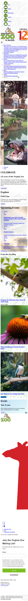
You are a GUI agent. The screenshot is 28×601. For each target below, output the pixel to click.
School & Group (8, 55)
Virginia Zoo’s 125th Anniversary (15, 68)
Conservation (14, 76)
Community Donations (9, 532)
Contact (9, 17)
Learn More (3, 188)
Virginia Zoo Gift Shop (12, 67)
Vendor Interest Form (17, 62)
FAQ (17, 50)
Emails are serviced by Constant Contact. (15, 566)
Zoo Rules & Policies (21, 46)
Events (2, 412)
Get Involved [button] (7, 64)
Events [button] (5, 59)
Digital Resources (8, 57)
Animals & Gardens (9, 52)
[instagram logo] (4, 523)
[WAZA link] (6, 589)
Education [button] (6, 53)
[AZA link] (5, 593)
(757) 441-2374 (4, 585)
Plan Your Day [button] (7, 45)
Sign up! (14, 570)
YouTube (10, 73)
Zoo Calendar (7, 60)
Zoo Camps (12, 56)
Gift (8, 4)
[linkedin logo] (4, 525)
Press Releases (10, 71)
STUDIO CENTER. (6, 599)
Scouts (24, 56)
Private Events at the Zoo (17, 60)
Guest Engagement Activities (16, 48)
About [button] (5, 74)
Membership (11, 13)
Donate (9, 21)
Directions (13, 50)
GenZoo (20, 67)
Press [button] (5, 70)
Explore (3, 203)
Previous (6, 167)
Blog (5, 71)
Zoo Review (17, 71)
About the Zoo (7, 76)
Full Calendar (4, 250)
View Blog (3, 397)
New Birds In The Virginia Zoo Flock (12, 394)
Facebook (15, 73)
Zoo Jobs (6, 66)
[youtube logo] (4, 526)
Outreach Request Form (18, 57)
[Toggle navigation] (2, 42)
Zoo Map (14, 46)
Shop (9, 25)
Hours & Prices (8, 46)
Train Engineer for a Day (18, 49)
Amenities (6, 48)
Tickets (9, 8)
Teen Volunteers (19, 56)
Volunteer (11, 66)
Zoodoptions (17, 66)
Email (4, 552)
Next (5, 168)
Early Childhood (16, 55)
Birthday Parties (8, 62)
